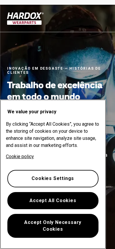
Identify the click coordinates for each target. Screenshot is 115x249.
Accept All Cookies (52, 200)
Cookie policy (20, 156)
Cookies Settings (53, 178)
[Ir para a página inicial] (25, 18)
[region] (53, 174)
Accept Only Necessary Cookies (52, 225)
